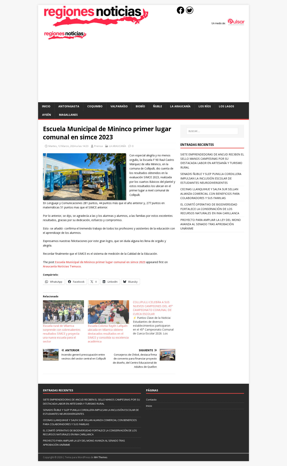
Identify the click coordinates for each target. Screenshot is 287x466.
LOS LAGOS (226, 106)
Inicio (46, 106)
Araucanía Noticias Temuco (62, 266)
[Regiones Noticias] (143, 25)
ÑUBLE (157, 106)
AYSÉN (46, 114)
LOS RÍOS (205, 106)
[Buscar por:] (212, 131)
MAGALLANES (68, 114)
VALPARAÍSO (119, 106)
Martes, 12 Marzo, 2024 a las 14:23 (68, 146)
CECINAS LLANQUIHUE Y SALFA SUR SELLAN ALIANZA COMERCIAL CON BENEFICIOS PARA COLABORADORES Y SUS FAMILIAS (210, 193)
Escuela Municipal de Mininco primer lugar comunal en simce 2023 (100, 262)
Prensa (98, 146)
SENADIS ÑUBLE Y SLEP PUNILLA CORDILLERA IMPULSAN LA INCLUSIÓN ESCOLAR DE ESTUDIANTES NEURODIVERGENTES (210, 178)
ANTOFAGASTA (68, 106)
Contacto (151, 399)
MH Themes (100, 457)
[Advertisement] (143, 73)
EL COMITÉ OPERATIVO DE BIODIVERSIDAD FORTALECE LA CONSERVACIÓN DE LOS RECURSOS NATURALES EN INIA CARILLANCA (209, 209)
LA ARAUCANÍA (180, 106)
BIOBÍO (140, 106)
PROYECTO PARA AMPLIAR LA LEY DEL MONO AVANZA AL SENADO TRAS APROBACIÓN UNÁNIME (210, 224)
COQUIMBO (94, 106)
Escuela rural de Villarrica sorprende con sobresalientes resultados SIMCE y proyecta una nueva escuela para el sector (61, 333)
